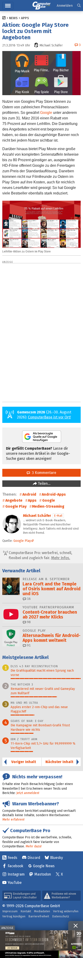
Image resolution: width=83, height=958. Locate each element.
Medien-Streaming (48, 506)
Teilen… (43, 483)
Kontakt (26, 911)
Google (46, 113)
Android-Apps (54, 494)
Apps (25, 18)
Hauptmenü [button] (7, 5)
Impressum (10, 911)
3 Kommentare (43, 472)
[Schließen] (75, 925)
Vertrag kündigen (13, 916)
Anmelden (65, 5)
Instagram (16, 874)
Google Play (16, 506)
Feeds (12, 857)
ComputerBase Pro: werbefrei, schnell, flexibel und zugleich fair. (40, 555)
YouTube (15, 882)
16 (28, 599)
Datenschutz (60, 916)
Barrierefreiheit (38, 916)
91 (28, 645)
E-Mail (58, 515)
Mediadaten (42, 911)
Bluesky (56, 857)
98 (28, 622)
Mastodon (42, 874)
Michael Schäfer (37, 515)
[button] (79, 5)
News (13, 18)
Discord (33, 857)
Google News (44, 866)
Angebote (13, 500)
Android (29, 494)
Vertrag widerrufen (65, 911)
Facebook (15, 866)
